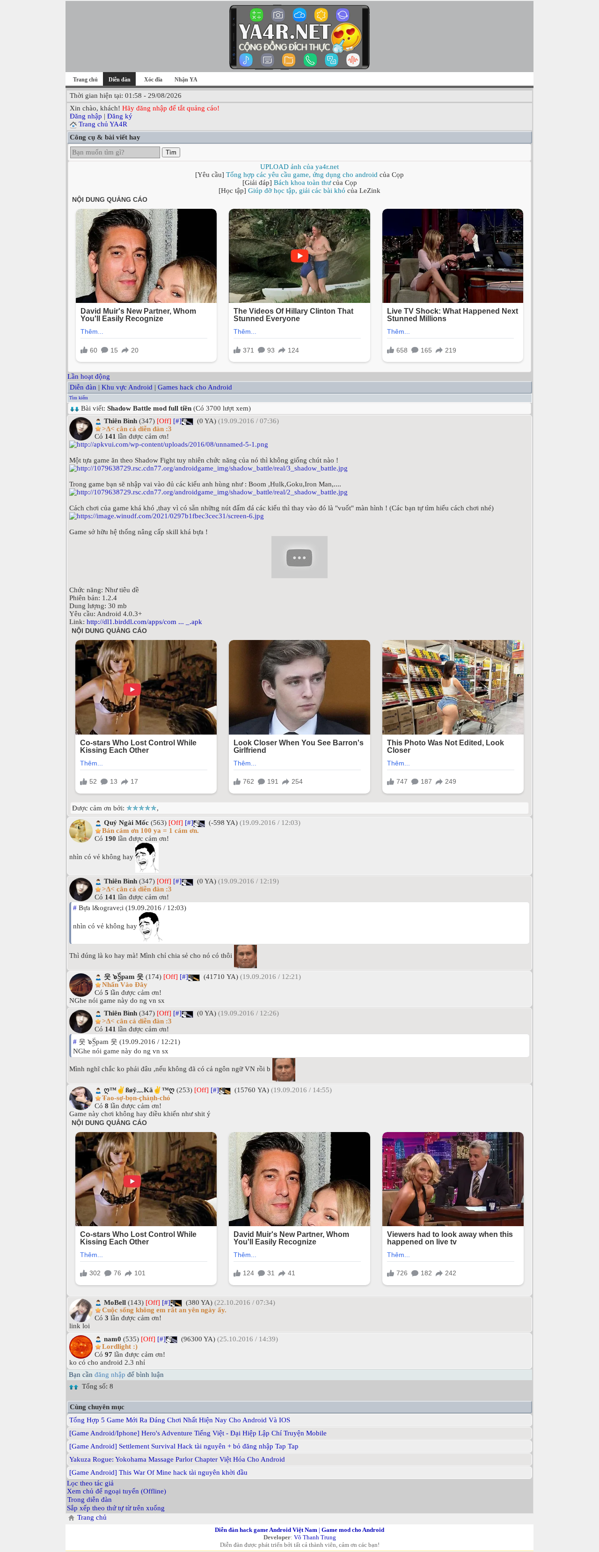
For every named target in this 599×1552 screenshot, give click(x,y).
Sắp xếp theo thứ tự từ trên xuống (116, 1508)
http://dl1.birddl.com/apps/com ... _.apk (144, 621)
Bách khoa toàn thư (302, 182)
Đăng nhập (86, 116)
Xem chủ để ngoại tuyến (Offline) (116, 1491)
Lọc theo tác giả (90, 1483)
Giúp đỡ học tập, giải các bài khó (296, 190)
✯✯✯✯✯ (141, 808)
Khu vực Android (127, 387)
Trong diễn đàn (89, 1499)
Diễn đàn (83, 387)
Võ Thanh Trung (315, 1537)
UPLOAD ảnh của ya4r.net (299, 166)
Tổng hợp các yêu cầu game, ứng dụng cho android (302, 174)
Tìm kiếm (78, 397)
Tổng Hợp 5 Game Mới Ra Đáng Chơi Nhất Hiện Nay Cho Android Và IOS (179, 1420)
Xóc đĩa (153, 79)
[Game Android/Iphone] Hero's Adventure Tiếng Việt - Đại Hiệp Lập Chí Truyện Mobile (198, 1433)
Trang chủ (85, 79)
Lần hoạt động (88, 376)
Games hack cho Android (195, 387)
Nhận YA (186, 79)
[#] (177, 421)
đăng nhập (110, 1374)
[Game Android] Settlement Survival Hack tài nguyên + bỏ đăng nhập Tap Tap (184, 1446)
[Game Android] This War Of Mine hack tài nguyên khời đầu (158, 1472)
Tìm (171, 152)
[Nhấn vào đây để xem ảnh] (299, 445)
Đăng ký (119, 116)
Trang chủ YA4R (103, 124)
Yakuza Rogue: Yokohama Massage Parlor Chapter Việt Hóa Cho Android (177, 1459)
